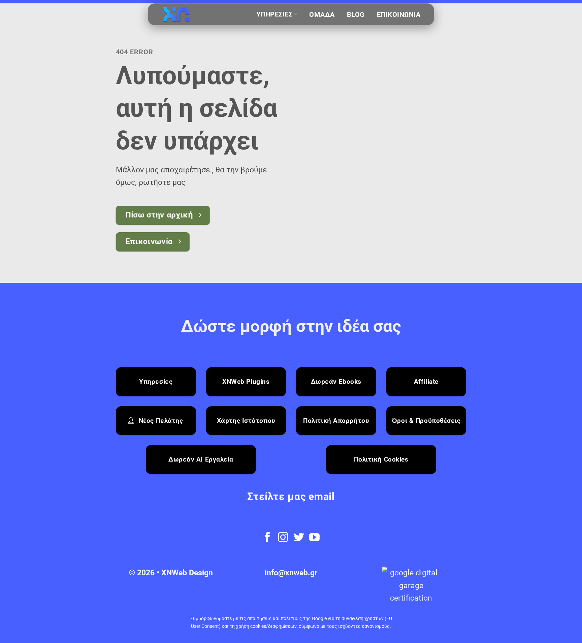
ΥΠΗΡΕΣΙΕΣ (274, 14)
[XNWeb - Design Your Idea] (195, 15)
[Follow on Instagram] (283, 538)
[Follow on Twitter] (299, 538)
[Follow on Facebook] (267, 538)
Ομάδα (322, 15)
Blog (356, 15)
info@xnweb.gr (291, 572)
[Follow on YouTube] (314, 538)
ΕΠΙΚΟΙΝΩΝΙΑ (399, 15)
